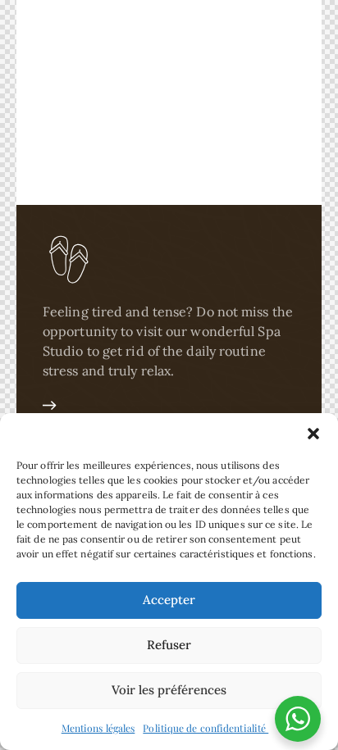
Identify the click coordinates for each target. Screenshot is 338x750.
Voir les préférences (169, 690)
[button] (313, 433)
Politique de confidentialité (205, 727)
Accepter (169, 599)
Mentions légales (98, 727)
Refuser (169, 644)
